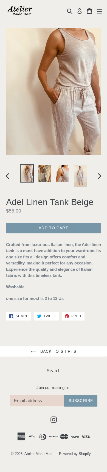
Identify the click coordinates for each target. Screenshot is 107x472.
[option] (27, 173)
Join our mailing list (53, 387)
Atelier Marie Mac (38, 454)
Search (54, 370)
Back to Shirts (58, 351)
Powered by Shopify (75, 454)
